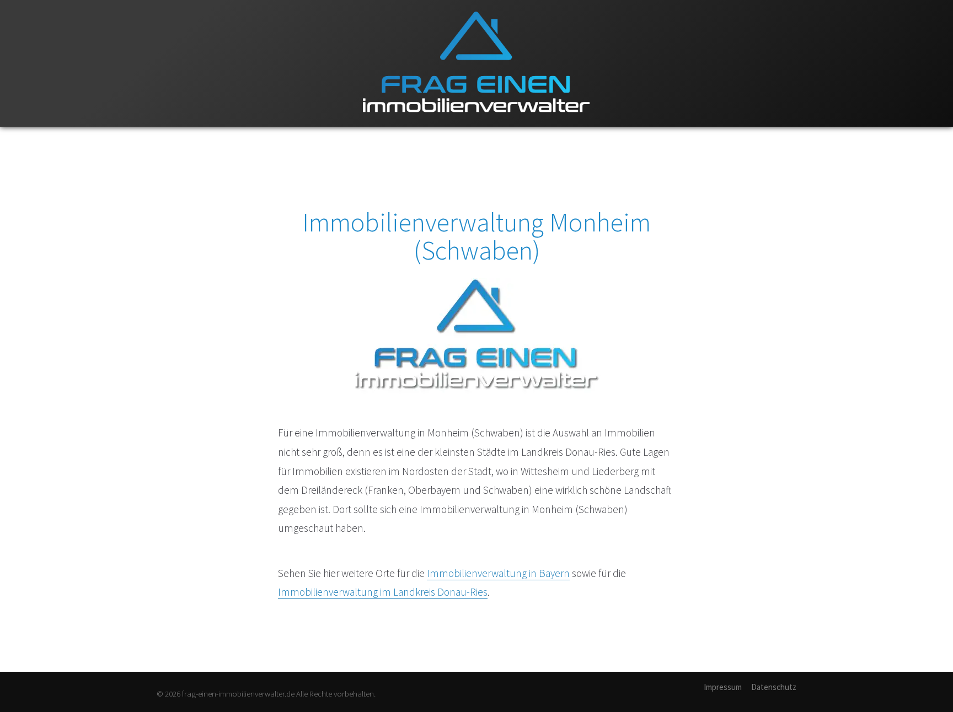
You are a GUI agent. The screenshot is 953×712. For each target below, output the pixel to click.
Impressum (723, 687)
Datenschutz (773, 687)
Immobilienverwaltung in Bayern (498, 573)
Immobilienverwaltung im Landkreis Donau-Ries (383, 591)
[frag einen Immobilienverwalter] (476, 124)
